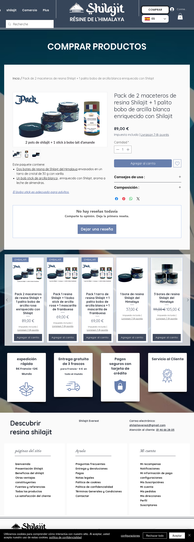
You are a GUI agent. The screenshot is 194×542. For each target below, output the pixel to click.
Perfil (143, 500)
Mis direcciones (150, 496)
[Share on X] (138, 198)
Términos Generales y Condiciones (95, 491)
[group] (97, 300)
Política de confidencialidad (94, 487)
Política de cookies (88, 482)
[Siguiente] (188, 300)
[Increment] (128, 149)
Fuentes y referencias (30, 487)
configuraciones (151, 477)
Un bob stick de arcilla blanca (37, 178)
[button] (29, 10)
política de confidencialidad (65, 537)
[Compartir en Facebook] (116, 198)
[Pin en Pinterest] (123, 198)
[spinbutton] (123, 149)
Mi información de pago (156, 473)
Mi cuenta (146, 487)
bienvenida (22, 464)
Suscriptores (148, 505)
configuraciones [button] (130, 535)
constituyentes (25, 482)
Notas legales (85, 477)
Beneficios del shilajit (29, 473)
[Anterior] (7, 300)
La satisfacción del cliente (33, 496)
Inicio (16, 78)
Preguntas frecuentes (90, 464)
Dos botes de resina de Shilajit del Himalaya (46, 169)
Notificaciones (150, 468)
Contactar (82, 496)
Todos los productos (28, 491)
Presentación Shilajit (29, 468)
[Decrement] (117, 149)
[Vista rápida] (132, 273)
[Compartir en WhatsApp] (131, 198)
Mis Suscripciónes (152, 482)
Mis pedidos (148, 491)
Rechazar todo (155, 535)
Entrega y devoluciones (91, 468)
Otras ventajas (25, 477)
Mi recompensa (150, 464)
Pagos (80, 473)
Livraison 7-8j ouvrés (155, 135)
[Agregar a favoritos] (177, 163)
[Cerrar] (189, 535)
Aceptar (177, 535)
